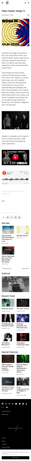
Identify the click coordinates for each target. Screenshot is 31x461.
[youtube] (16, 404)
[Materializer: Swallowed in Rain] (23, 337)
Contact (4, 444)
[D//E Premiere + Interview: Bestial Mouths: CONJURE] (8, 359)
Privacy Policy (6, 447)
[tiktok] (26, 404)
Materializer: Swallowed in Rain (23, 344)
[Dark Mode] (25, 2)
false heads (6, 212)
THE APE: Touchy (23, 308)
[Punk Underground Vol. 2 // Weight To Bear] (23, 381)
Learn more (12, 454)
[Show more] (19, 217)
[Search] (28, 2)
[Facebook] (7, 217)
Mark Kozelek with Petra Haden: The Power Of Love (8, 238)
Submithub (5, 414)
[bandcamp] (20, 404)
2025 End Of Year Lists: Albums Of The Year (8, 389)
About (3, 441)
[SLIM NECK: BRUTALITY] (8, 337)
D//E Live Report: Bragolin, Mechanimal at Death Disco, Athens (22, 368)
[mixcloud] (3, 407)
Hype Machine (6, 411)
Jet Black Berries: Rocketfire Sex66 (8, 325)
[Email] (15, 217)
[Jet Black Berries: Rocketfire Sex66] (8, 318)
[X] (11, 217)
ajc (2, 212)
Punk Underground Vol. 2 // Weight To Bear (23, 390)
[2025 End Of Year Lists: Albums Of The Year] (8, 381)
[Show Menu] (2, 2)
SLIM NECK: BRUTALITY (6, 344)
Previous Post (7, 268)
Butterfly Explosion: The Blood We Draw (22, 325)
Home (4, 438)
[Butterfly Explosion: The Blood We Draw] (23, 318)
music (12, 212)
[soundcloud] (7, 407)
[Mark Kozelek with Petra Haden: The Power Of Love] (8, 230)
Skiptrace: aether (7, 308)
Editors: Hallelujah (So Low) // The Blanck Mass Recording (8, 259)
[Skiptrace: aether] (8, 303)
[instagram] (9, 404)
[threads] (12, 404)
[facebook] (2, 404)
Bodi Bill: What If (22, 236)
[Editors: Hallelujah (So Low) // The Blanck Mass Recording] (8, 250)
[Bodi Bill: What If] (23, 230)
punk (16, 212)
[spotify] (23, 404)
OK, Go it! (15, 458)
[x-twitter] (6, 404)
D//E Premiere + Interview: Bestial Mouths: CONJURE (7, 367)
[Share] (28, 15)
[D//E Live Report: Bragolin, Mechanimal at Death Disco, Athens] (23, 359)
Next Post (25, 268)
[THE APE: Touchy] (23, 303)
